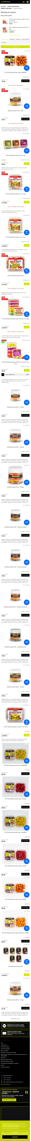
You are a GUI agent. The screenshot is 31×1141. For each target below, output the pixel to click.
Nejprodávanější (25, 39)
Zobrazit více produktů (14, 35)
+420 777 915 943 (7, 1077)
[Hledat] (19, 1)
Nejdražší (18, 39)
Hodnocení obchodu (5, 1067)
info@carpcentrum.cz (8, 1075)
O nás (2, 1043)
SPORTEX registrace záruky (7, 1061)
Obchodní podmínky (5, 1049)
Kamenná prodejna (5, 1047)
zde (18, 1128)
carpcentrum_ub (6, 1084)
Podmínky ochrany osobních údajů (8, 1052)
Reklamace (3, 1058)
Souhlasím (15, 1137)
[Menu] (27, 1)
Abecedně (4, 42)
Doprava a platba (4, 1050)
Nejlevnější (12, 39)
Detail (26, 163)
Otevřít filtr (15, 46)
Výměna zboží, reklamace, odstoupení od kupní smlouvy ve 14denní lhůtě (14, 1055)
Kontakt (2, 1065)
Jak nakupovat (4, 1045)
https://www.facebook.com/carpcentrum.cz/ (13, 1082)
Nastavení (15, 1132)
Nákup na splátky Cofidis (6, 1059)
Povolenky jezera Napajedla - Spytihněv (10, 1063)
